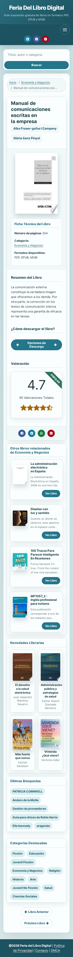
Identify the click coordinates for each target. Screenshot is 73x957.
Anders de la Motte (26, 800)
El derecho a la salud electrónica (22, 688)
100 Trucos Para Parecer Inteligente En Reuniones (45, 554)
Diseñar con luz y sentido (40, 511)
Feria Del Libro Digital (36, 7)
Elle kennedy (21, 825)
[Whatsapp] (41, 433)
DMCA (55, 950)
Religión (54, 870)
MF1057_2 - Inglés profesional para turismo (44, 600)
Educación (36, 853)
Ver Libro (51, 493)
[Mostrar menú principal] (65, 30)
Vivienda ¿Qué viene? (50, 753)
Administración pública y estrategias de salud (51, 690)
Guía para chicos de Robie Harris (35, 817)
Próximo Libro (34, 923)
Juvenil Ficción (23, 862)
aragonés (43, 825)
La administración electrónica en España (44, 467)
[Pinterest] (45, 39)
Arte (33, 879)
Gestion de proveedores (29, 808)
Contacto (41, 950)
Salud (48, 887)
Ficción (18, 853)
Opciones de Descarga (36, 344)
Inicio (12, 82)
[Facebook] (36, 39)
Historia (18, 879)
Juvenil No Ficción (25, 887)
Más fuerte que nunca (22, 756)
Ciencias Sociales (25, 896)
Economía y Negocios (35, 82)
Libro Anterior (38, 912)
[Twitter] (27, 39)
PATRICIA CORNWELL (28, 791)
